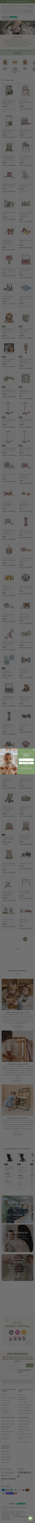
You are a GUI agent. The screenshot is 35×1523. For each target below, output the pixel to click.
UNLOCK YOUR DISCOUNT (26, 763)
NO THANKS (26, 765)
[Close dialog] (34, 749)
